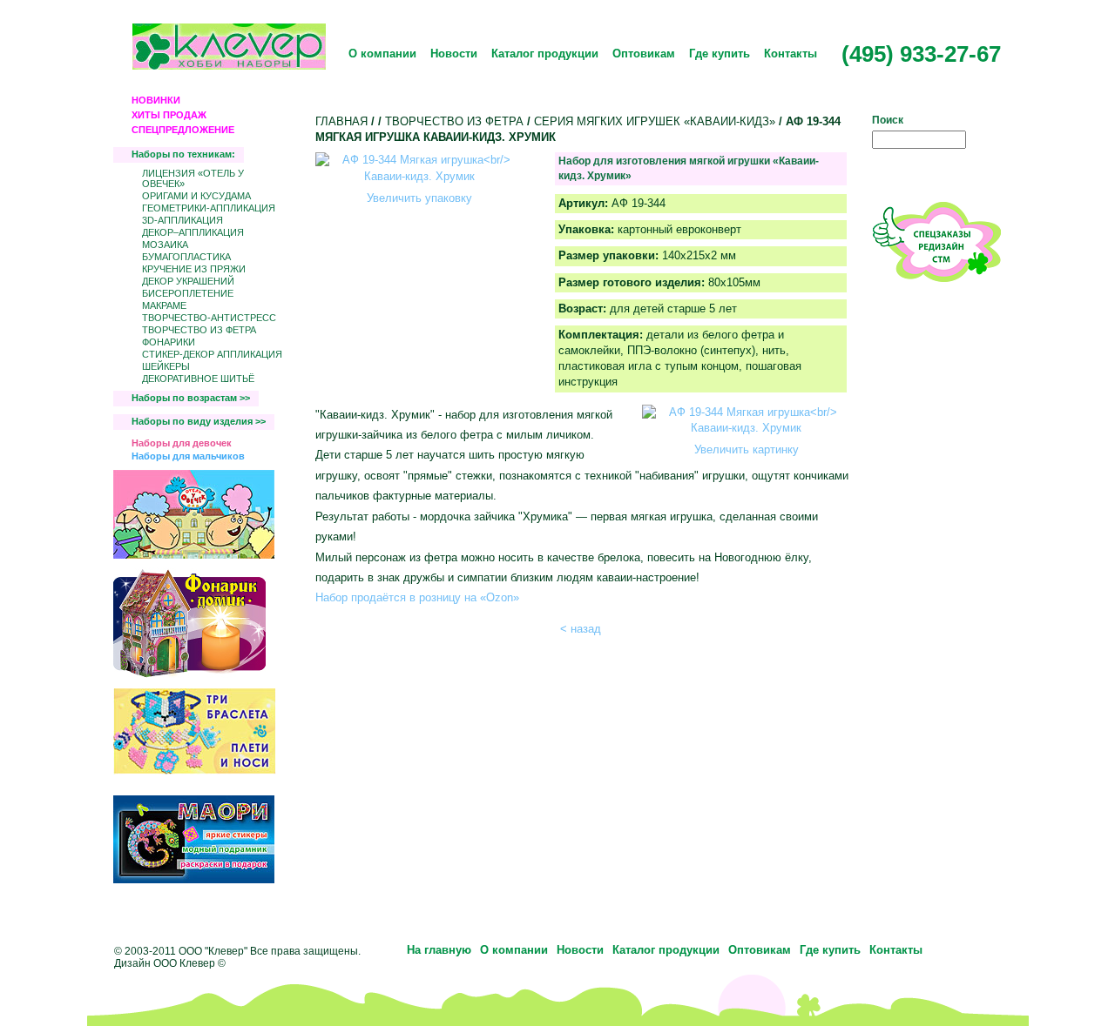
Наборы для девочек (182, 443)
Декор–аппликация (193, 232)
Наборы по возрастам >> (191, 397)
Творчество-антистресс (209, 317)
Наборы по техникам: (183, 154)
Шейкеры (166, 366)
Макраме (164, 305)
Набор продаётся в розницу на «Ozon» (417, 597)
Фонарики (168, 342)
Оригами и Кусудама (196, 196)
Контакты (790, 53)
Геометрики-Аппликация (208, 208)
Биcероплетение (187, 293)
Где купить (719, 53)
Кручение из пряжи (194, 269)
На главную (439, 949)
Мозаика (165, 244)
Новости (453, 53)
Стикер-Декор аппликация (212, 354)
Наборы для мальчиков (188, 456)
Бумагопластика (186, 256)
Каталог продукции (544, 53)
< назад (580, 628)
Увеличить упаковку (419, 198)
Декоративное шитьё (198, 378)
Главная (341, 121)
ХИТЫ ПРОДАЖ (169, 115)
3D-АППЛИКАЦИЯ (182, 220)
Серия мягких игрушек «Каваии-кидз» (654, 121)
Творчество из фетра (199, 330)
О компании (382, 53)
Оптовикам (643, 53)
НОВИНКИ (156, 100)
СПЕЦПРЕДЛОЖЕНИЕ (183, 129)
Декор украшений (188, 281)
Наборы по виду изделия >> (199, 421)
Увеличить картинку (746, 449)
